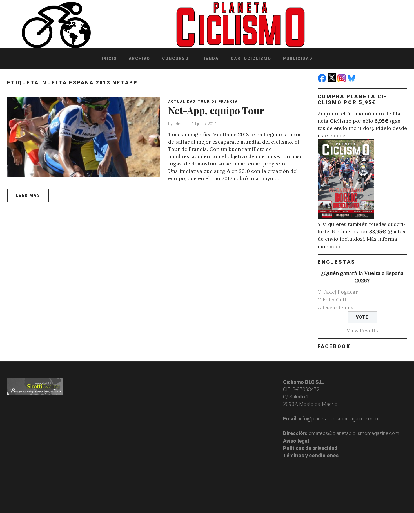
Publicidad (298, 58)
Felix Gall (334, 299)
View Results (362, 330)
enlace (337, 135)
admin (179, 124)
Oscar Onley (338, 307)
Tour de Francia (218, 102)
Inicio (109, 58)
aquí (335, 246)
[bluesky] (352, 80)
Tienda (210, 58)
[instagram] (342, 80)
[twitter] (332, 80)
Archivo (139, 58)
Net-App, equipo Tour (216, 110)
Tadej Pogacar (340, 291)
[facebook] (323, 80)
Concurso (175, 58)
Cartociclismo (251, 58)
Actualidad (181, 102)
